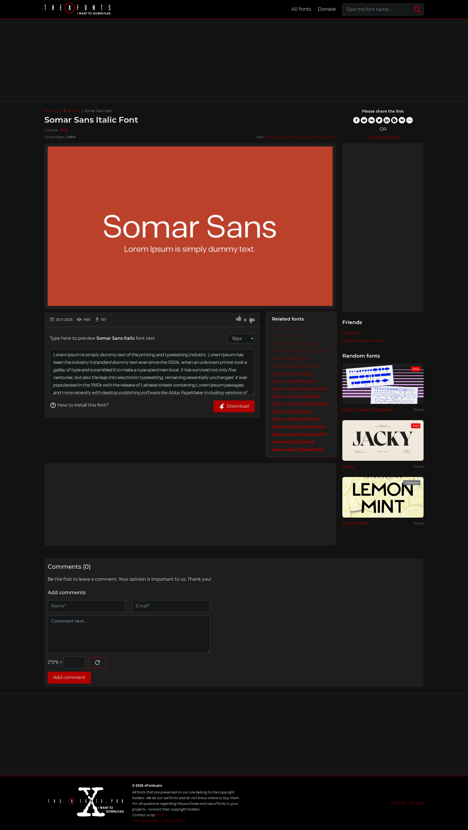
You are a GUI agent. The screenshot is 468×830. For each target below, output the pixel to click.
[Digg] (371, 120)
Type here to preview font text (102, 338)
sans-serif (318, 137)
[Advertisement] (234, 60)
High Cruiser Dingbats (366, 409)
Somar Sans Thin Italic (294, 335)
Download (238, 406)
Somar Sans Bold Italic (296, 419)
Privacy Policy (174, 821)
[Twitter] (379, 120)
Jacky (348, 466)
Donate (327, 9)
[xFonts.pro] (78, 9)
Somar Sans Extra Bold (298, 426)
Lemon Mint (355, 523)
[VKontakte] (402, 120)
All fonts (301, 9)
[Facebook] (356, 120)
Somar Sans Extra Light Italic (301, 351)
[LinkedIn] (387, 120)
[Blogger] (394, 120)
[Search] (418, 9)
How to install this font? (83, 405)
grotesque (274, 137)
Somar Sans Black (293, 442)
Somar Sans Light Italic (295, 366)
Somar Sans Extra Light (296, 343)
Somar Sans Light (290, 358)
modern (292, 137)
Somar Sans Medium (294, 381)
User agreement (145, 821)
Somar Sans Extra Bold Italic (301, 434)
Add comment (69, 677)
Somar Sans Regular (292, 373)
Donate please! (383, 136)
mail (159, 815)
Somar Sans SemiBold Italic (301, 404)
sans (304, 137)
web (332, 137)
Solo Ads (351, 333)
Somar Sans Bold (291, 411)
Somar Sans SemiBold (296, 396)
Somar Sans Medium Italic (299, 389)
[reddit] (364, 120)
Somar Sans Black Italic (298, 449)
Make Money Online (364, 340)
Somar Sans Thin (289, 328)
